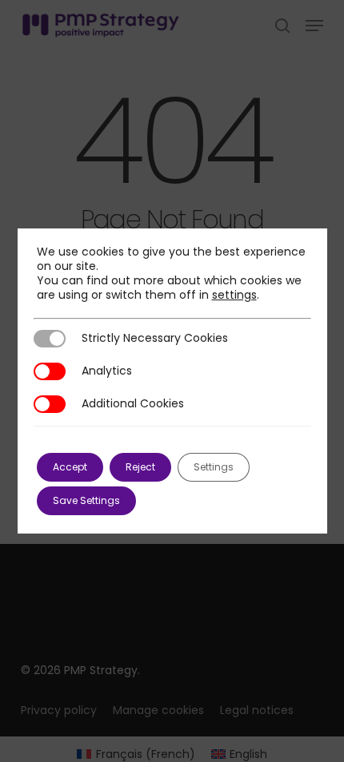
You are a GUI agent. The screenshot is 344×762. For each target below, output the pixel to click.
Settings (214, 467)
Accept (70, 467)
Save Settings (86, 500)
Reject (140, 467)
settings (234, 295)
